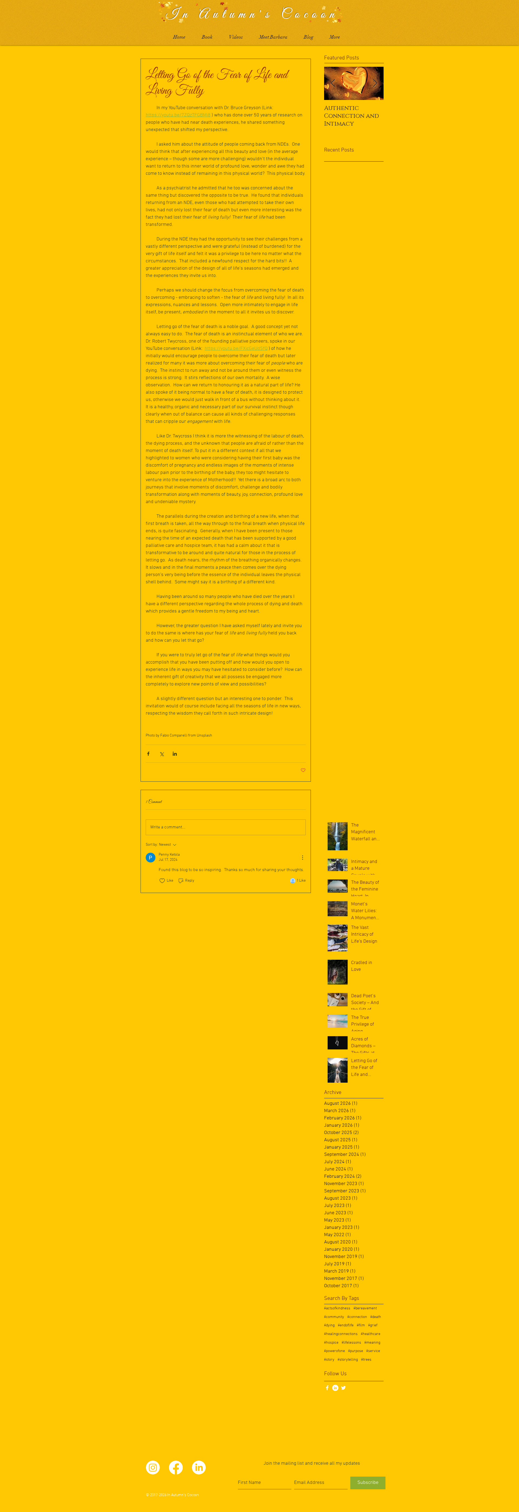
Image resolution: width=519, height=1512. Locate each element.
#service (373, 1351)
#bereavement (365, 1308)
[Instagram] (153, 1467)
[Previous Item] (332, 83)
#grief (372, 1325)
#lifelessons (351, 1342)
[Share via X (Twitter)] (161, 753)
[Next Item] (374, 83)
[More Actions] (302, 857)
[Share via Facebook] (148, 753)
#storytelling (348, 1359)
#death (375, 1317)
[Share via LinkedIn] (174, 753)
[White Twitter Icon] (343, 1388)
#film (361, 1325)
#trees (366, 1359)
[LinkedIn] (335, 1388)
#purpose (355, 1351)
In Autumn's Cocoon (252, 14)
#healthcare (370, 1334)
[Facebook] (176, 1467)
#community (334, 1317)
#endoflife (346, 1325)
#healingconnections (341, 1334)
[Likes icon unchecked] (162, 881)
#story (329, 1359)
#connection (357, 1317)
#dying (329, 1325)
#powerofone (334, 1351)
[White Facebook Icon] (327, 1388)
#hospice (331, 1342)
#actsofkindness (337, 1308)
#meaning (372, 1342)
